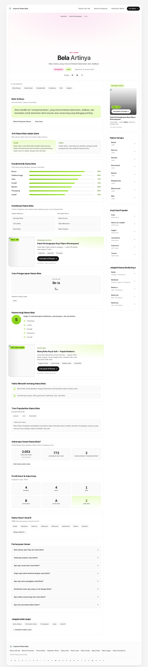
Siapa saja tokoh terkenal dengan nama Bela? (32, 573)
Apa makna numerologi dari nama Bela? (30, 597)
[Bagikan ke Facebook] (72, 75)
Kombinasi (52, 88)
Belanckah (66, 526)
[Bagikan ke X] (82, 75)
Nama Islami (96, 651)
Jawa (68, 69)
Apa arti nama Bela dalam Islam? (27, 605)
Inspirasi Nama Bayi (20, 8)
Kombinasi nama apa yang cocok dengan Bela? (33, 589)
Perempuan (58, 69)
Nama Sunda (85, 651)
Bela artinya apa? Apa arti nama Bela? (29, 550)
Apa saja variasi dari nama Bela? (27, 565)
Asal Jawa (38, 121)
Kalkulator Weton (117, 8)
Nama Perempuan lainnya (22, 121)
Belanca (34, 526)
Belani (76, 526)
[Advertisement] (74, 34)
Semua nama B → (19, 532)
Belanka (85, 526)
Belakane (24, 526)
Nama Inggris (106, 651)
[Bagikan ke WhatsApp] (77, 75)
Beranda (64, 16)
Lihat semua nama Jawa (21, 464)
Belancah (44, 526)
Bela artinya (17, 624)
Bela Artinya (16, 88)
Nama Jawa (75, 651)
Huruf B (62, 624)
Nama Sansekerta (119, 651)
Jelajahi (69, 88)
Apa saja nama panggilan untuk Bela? (29, 581)
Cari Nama (133, 8)
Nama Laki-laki (84, 8)
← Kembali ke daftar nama (22, 630)
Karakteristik (40, 88)
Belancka (55, 526)
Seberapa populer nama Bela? (26, 558)
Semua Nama (40, 651)
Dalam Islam (28, 88)
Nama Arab (65, 651)
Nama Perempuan (101, 8)
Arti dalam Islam (31, 624)
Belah (15, 526)
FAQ (61, 88)
